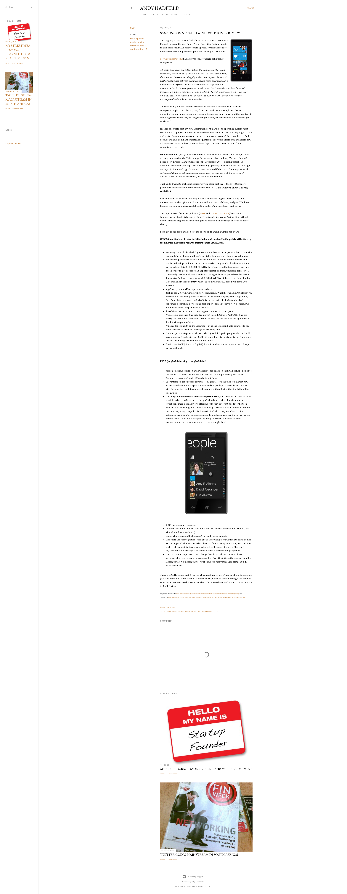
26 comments (172, 860)
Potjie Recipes (156, 15)
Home (143, 15)
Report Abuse (13, 143)
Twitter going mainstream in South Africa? (199, 854)
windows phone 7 (138, 49)
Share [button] (133, 28)
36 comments (172, 774)
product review (137, 42)
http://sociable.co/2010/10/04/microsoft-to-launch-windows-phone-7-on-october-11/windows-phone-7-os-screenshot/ (207, 597)
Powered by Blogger (195, 877)
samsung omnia (138, 46)
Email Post (171, 608)
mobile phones (137, 38)
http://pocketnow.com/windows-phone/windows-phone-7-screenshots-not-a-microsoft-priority (207, 593)
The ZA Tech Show (219, 213)
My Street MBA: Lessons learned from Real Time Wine (206, 769)
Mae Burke (200, 882)
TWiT (202, 213)
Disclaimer (172, 15)
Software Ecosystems (171, 58)
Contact (185, 15)
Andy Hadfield (159, 8)
